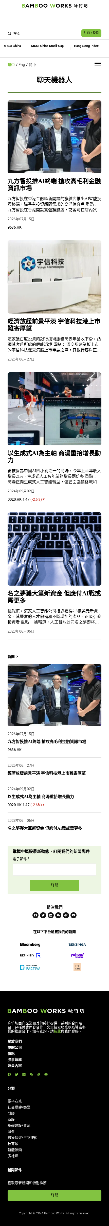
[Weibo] (66, 915)
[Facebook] (35, 915)
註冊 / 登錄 (91, 33)
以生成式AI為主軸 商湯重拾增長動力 (54, 457)
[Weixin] (58, 915)
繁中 (11, 65)
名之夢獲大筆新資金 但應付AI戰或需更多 (54, 597)
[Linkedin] (51, 915)
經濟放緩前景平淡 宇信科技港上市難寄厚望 (54, 325)
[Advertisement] (54, 19)
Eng (22, 65)
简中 (32, 65)
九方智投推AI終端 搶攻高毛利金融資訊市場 (54, 184)
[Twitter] (43, 915)
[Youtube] (73, 915)
